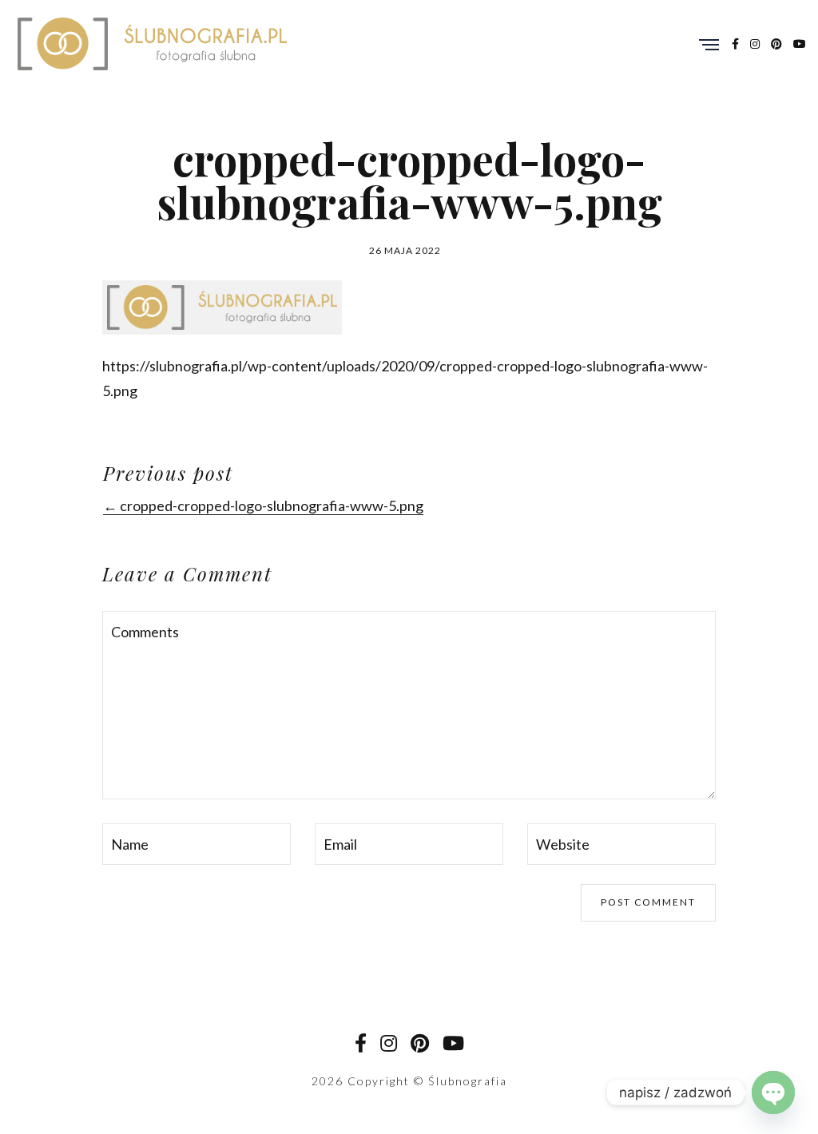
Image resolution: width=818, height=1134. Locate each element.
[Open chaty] (773, 1092)
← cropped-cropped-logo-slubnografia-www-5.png (263, 505)
